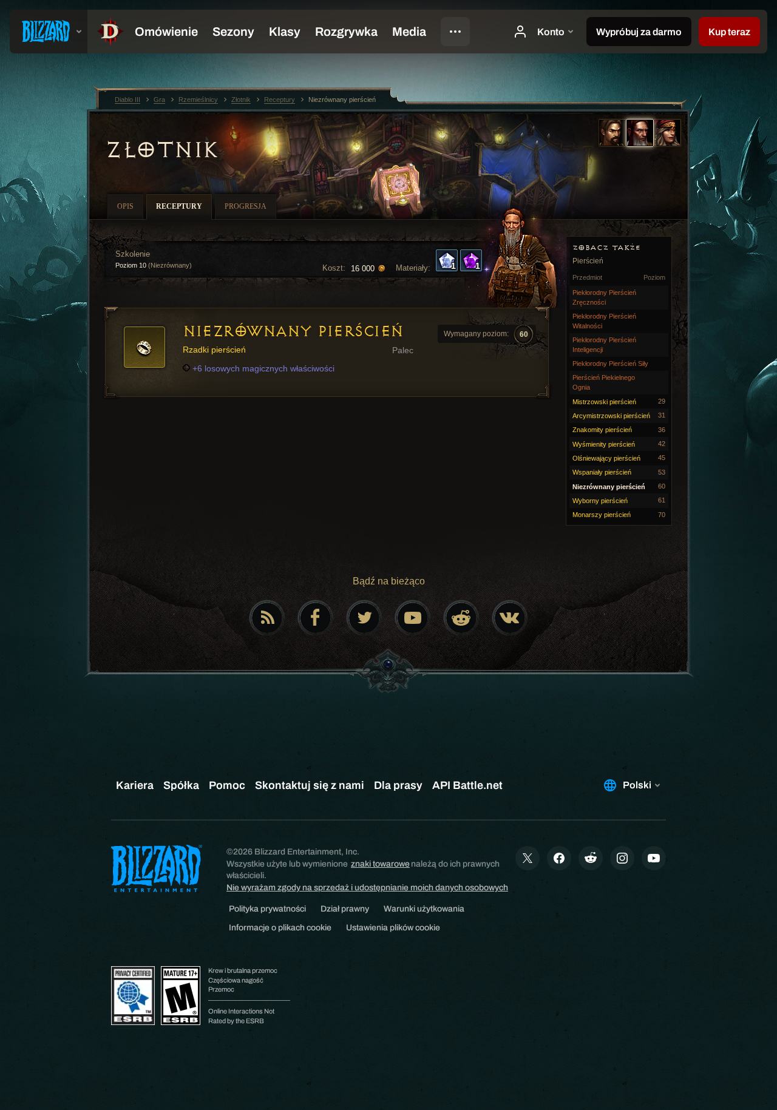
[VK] (510, 618)
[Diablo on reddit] (461, 618)
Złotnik (161, 150)
